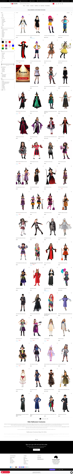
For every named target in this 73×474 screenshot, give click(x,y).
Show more (36, 439)
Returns (11, 458)
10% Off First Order (26, 460)
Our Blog (25, 461)
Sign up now (36, 449)
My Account (11, 459)
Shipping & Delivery (12, 457)
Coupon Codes (11, 460)
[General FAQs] (58, 4)
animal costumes (64, 426)
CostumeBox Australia (14, 469)
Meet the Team (25, 458)
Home (2, 7)
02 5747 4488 (39, 457)
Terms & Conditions (12, 461)
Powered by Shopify (18, 469)
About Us (25, 457)
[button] (10, 4)
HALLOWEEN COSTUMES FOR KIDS (7, 7)
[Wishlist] (60, 4)
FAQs (24, 459)
